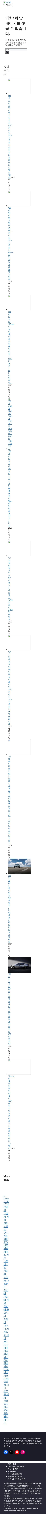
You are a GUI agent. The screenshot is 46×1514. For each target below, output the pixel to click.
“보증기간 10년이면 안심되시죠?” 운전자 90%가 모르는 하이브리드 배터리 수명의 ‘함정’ (10, 137)
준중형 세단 (6, 1384)
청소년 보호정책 (15, 1476)
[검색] (7, 52)
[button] (5, 5)
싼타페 (6, 1272)
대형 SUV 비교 (6, 1242)
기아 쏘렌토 (6, 1226)
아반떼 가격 (6, 1299)
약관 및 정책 (13, 1469)
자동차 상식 (6, 1335)
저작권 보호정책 (15, 1474)
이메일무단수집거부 (16, 1479)
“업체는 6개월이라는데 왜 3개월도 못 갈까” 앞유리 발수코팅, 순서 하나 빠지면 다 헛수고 (9, 799)
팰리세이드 (6, 1419)
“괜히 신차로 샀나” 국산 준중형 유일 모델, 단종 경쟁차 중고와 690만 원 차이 (9, 1009)
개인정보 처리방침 (16, 1466)
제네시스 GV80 (6, 1375)
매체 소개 (12, 1464)
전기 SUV (6, 1343)
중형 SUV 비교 (6, 1404)
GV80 (6, 1204)
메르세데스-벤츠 (6, 1253)
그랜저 (6, 1209)
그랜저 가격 (6, 1216)
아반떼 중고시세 (6, 1311)
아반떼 (6, 1292)
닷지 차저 (6, 1234)
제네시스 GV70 (6, 1366)
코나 (6, 1410)
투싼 (6, 1413)
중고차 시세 (6, 1394)
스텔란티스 (6, 1264)
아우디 (6, 1321)
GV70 (6, 1201)
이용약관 (12, 1471)
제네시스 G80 (6, 1357)
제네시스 (6, 1349)
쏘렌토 (6, 1285)
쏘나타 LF (6, 1279)
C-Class (6, 1197)
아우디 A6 (6, 1327)
